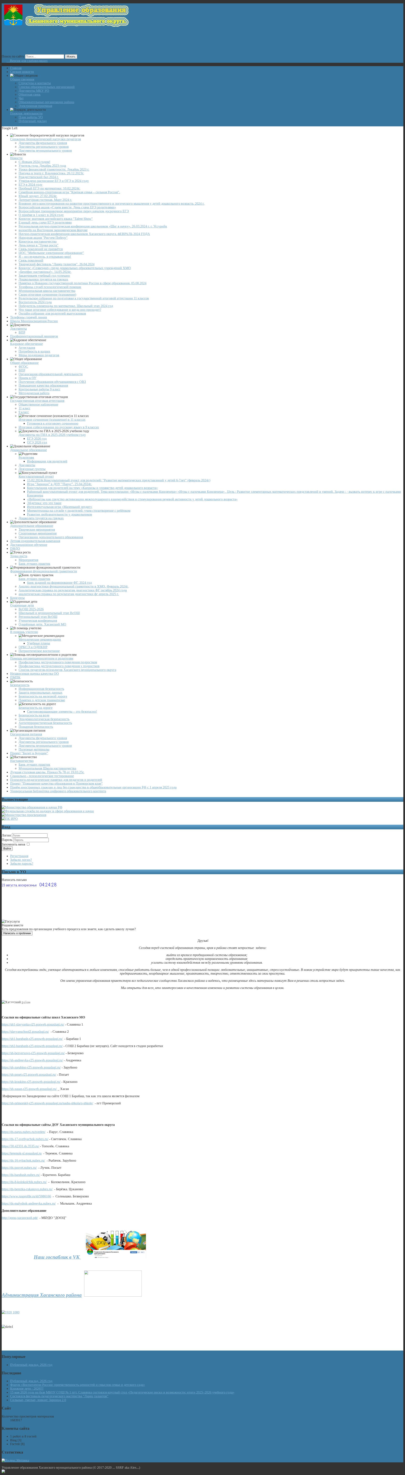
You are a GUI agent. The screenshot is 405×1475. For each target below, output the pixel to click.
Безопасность (19, 685)
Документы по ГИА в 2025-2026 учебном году (52, 435)
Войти (7, 848)
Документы (18, 328)
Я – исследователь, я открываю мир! (45, 256)
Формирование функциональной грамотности (43, 571)
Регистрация (19, 856)
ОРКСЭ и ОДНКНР (33, 647)
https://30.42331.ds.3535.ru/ (20, 1146)
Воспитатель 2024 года (35, 302)
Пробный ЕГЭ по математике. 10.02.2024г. (49, 188)
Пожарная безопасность (36, 726)
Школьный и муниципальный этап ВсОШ (49, 613)
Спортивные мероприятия (38, 533)
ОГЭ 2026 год (37, 442)
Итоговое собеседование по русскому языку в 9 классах (59, 427)
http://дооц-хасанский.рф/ (20, 1218)
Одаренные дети (22, 605)
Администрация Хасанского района (42, 1295)
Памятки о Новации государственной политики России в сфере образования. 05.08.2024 (82, 283)
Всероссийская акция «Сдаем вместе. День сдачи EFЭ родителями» (67, 207)
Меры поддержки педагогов (39, 355)
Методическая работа (34, 393)
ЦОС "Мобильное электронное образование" (51, 253)
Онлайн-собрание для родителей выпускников (52, 313)
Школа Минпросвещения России (34, 321)
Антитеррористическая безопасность (45, 723)
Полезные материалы (34, 749)
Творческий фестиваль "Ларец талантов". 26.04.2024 (56, 264)
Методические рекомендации (40, 639)
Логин (6, 835)
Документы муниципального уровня (45, 150)
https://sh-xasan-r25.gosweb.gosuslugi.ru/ (29, 1089)
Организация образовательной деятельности (51, 374)
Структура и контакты (35, 83)
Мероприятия (28, 560)
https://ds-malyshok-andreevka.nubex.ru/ (29, 1203)
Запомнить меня (13, 844)
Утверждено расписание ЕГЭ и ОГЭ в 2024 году (54, 181)
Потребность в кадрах (34, 351)
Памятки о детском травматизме (42, 700)
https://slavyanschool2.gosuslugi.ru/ (25, 1031)
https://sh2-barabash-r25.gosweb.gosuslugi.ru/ (32, 1046)
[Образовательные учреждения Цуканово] (12, 1002)
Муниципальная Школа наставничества (47, 768)
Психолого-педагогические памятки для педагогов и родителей (56, 780)
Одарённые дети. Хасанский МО (42, 624)
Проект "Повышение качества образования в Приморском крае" (56, 783)
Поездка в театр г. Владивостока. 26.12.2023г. (51, 173)
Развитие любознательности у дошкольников (59, 514)
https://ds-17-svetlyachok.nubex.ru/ (25, 1139)
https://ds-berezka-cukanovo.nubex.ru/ (27, 1189)
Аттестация (27, 347)
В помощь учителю (24, 632)
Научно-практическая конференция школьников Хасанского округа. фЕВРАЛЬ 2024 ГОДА (84, 234)
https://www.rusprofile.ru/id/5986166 (26, 1196)
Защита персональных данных (40, 692)
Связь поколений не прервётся (41, 249)
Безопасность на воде (34, 715)
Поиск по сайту (13, 56)
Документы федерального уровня (43, 143)
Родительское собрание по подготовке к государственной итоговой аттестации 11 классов (84, 298)
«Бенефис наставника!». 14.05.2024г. (45, 272)
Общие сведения (22, 79)
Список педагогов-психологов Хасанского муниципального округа (67, 670)
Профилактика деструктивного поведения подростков (58, 662)
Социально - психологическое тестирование (42, 776)
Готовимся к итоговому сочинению (52, 423)
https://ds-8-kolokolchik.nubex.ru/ (24, 1182)
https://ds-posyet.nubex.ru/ (19, 1167)
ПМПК (15, 677)
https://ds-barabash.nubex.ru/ (21, 1175)
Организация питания (26, 734)
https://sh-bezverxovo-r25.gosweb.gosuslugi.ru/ (33, 1053)
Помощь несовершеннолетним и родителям (41, 658)
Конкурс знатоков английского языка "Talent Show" (56, 218)
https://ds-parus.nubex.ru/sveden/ (23, 1132)
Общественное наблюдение (38, 404)
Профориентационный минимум (34, 336)
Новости (16, 158)
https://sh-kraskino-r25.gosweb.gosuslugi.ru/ (31, 1082)
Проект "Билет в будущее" (29, 753)
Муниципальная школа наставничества (47, 291)
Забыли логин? (21, 860)
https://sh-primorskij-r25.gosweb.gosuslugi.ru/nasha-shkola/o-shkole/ (47, 1103)
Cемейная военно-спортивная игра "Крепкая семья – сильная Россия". (69, 192)
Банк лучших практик (34, 563)
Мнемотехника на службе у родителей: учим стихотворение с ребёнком (78, 510)
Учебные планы (38, 643)
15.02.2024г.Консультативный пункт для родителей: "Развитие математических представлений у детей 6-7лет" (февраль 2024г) (118, 480)
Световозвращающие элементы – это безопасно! (62, 711)
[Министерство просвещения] (24, 815)
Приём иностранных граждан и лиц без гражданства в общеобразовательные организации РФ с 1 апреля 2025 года (93, 787)
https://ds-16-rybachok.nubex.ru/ (23, 1160)
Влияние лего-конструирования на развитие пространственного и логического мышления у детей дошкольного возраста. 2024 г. (111, 203)
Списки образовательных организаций (47, 87)
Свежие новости (22, 71)
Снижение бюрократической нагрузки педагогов (45, 139)
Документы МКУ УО (34, 90)
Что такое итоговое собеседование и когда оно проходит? (60, 309)
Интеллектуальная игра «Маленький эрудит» (59, 507)
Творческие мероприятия (37, 529)
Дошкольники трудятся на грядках (43, 279)
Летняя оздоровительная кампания (35, 541)
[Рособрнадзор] (48, 811)
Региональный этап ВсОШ (38, 617)
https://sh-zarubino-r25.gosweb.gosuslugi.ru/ (31, 1067)
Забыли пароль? (21, 863)
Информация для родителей (47, 461)
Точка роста (18, 556)
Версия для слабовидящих (27, 61)
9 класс (24, 412)
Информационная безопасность (41, 689)
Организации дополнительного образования (51, 537)
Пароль (7, 840)
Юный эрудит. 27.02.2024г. (38, 196)
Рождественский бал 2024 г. (39, 177)
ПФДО (15, 548)
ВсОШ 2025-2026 (31, 609)
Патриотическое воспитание (39, 651)
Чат (21, 98)
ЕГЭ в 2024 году (30, 184)
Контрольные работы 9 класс (39, 389)
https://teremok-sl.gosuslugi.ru (22, 1153)
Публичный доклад (33, 121)
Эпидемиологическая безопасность (44, 719)
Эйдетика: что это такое (44, 503)
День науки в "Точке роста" (38, 245)
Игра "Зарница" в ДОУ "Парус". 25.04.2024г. (59, 484)
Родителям (26, 457)
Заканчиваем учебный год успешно (44, 275)
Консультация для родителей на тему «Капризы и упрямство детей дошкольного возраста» (92, 488)
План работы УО (31, 117)
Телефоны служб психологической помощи (50, 287)
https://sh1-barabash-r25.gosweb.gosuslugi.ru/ (32, 1039)
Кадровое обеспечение (26, 344)
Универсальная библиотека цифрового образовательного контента (58, 791)
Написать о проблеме (17, 933)
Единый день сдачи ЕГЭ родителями (45, 222)
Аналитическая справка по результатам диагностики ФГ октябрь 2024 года (73, 590)
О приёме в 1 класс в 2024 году (41, 215)
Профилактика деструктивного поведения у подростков (59, 666)
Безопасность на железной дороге (43, 696)
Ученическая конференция (38, 620)
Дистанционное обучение (28, 544)
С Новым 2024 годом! (34, 162)
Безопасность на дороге (36, 707)
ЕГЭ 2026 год (37, 438)
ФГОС (23, 366)
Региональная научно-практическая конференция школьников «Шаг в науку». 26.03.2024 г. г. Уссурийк (93, 226)
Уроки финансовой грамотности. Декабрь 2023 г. (54, 169)
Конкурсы (17, 598)
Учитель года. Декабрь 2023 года (42, 165)
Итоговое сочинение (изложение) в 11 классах (52, 419)
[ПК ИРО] (10, 818)
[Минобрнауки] (32, 807)
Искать (71, 56)
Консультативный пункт (36, 476)
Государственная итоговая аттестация (37, 400)
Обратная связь (29, 94)
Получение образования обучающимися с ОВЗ (52, 381)
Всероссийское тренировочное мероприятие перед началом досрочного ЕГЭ (74, 211)
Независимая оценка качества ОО (34, 673)
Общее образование (24, 363)
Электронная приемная (35, 106)
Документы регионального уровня (44, 146)
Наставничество (22, 761)
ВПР (22, 332)
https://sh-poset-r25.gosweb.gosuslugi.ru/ (29, 1074)
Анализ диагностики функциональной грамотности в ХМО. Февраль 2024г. (73, 586)
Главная (16, 68)
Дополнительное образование (31, 526)
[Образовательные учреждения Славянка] (24, 1002)
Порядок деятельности (26, 113)
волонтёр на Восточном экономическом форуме (53, 230)
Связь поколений (31, 260)
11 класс (24, 408)
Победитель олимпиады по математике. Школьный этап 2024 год (66, 306)
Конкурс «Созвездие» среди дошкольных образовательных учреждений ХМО (75, 268)
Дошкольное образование (28, 450)
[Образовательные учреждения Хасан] (8, 1003)
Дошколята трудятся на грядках (41, 518)
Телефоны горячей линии (28, 317)
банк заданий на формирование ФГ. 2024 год (59, 582)
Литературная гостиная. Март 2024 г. (45, 200)
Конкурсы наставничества (38, 241)
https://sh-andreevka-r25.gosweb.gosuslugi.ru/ (32, 1060)
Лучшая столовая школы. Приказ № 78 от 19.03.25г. (47, 772)
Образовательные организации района (46, 102)
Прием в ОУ (27, 378)
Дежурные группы (32, 469)
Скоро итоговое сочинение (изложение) (47, 294)
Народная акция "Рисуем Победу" (43, 237)
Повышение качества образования (43, 385)
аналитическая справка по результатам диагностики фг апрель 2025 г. (69, 594)
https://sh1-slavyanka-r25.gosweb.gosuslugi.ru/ (33, 1024)
